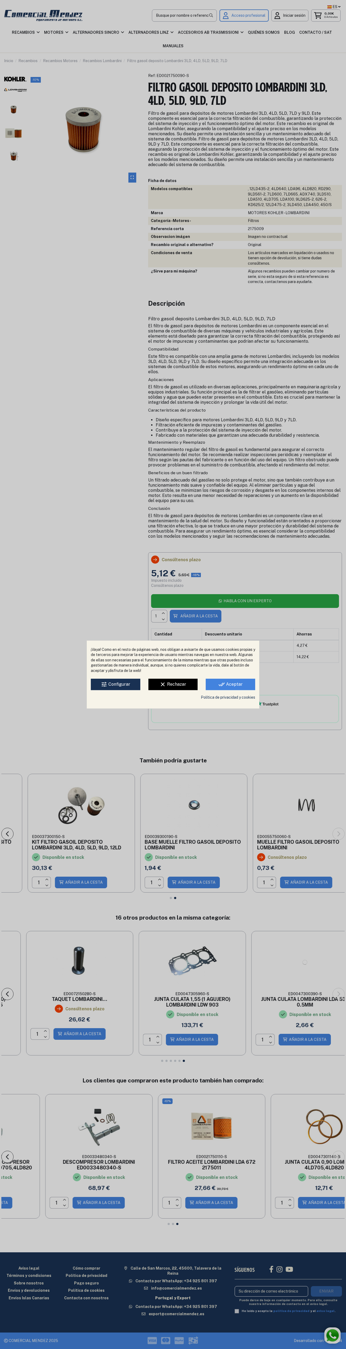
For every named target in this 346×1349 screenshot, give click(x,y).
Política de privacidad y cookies (228, 697)
